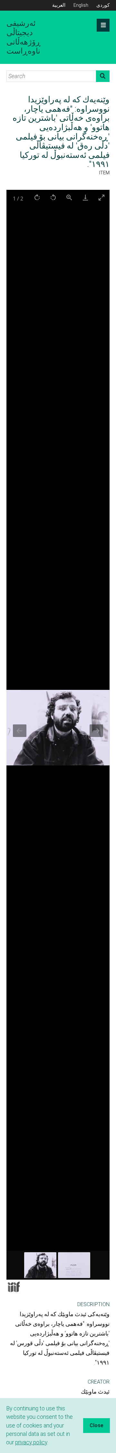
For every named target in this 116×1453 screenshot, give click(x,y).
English (80, 5)
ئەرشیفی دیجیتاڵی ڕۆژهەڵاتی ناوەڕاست (23, 37)
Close (96, 1425)
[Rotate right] (37, 197)
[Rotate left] (53, 197)
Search (103, 76)
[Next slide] (96, 730)
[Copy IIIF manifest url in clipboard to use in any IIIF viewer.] (13, 1287)
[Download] (85, 197)
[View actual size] (69, 197)
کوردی (103, 5)
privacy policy (31, 1442)
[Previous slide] (19, 730)
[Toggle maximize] (101, 197)
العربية (58, 5)
